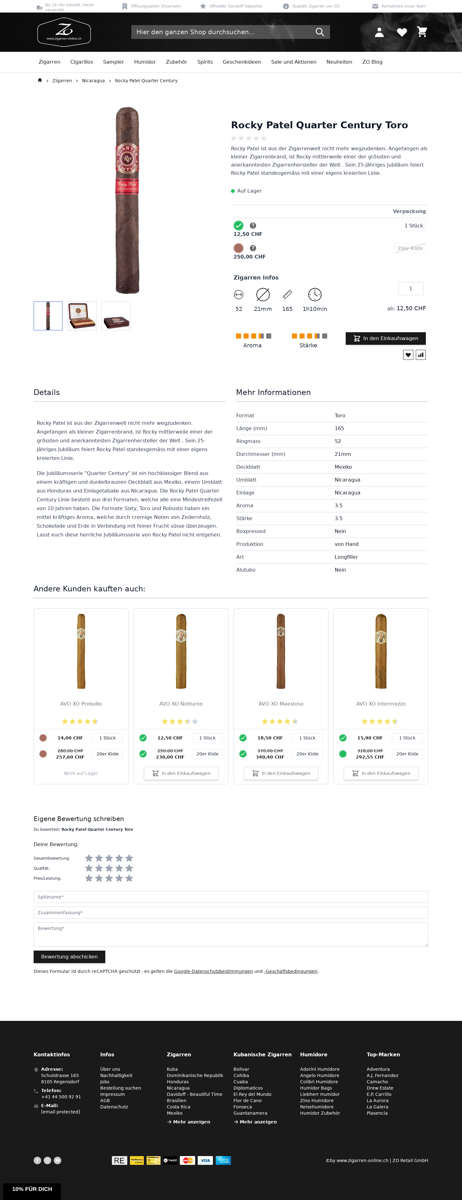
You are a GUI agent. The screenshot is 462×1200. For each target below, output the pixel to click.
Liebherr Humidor (320, 1094)
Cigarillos (81, 62)
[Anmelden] (379, 32)
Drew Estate (380, 1088)
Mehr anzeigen (191, 1121)
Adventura (378, 1069)
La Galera (377, 1106)
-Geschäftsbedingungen (290, 971)
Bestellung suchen (120, 1088)
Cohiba (241, 1075)
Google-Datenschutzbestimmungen (213, 971)
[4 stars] (119, 858)
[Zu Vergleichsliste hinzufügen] (421, 355)
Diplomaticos (248, 1088)
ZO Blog (372, 62)
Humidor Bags (316, 1088)
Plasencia (377, 1113)
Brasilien (176, 1100)
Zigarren (49, 62)
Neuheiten (339, 62)
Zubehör (176, 62)
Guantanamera (250, 1113)
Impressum (112, 1094)
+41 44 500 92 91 (61, 1096)
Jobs (104, 1081)
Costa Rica (178, 1106)
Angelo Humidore (319, 1075)
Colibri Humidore (319, 1081)
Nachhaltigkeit (116, 1075)
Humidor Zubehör (320, 1113)
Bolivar (241, 1069)
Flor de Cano (248, 1100)
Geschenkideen (242, 62)
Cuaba (241, 1081)
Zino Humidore (317, 1100)
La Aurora (378, 1100)
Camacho (377, 1081)
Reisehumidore (317, 1106)
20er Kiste (207, 753)
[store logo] (62, 32)
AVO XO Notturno (181, 704)
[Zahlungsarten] (171, 1160)
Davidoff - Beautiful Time (195, 1094)
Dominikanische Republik (195, 1075)
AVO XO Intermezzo (381, 704)
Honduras (178, 1081)
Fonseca (243, 1106)
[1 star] (89, 858)
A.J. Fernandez (382, 1075)
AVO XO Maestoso (281, 704)
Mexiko (175, 1113)
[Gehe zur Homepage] (39, 80)
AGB (105, 1100)
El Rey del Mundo (253, 1094)
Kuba (172, 1069)
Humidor (145, 62)
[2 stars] (99, 858)
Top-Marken (383, 1055)
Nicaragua (93, 80)
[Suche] (320, 32)
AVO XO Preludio (81, 704)
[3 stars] (109, 858)
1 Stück (207, 737)
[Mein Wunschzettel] (402, 32)
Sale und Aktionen (293, 62)
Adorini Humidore (320, 1069)
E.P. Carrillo (379, 1094)
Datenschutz (114, 1106)
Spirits (205, 62)
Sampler (113, 62)
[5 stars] (129, 858)
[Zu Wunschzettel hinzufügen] (408, 355)
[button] (32, 1191)
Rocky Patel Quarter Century (146, 80)
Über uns (110, 1069)
